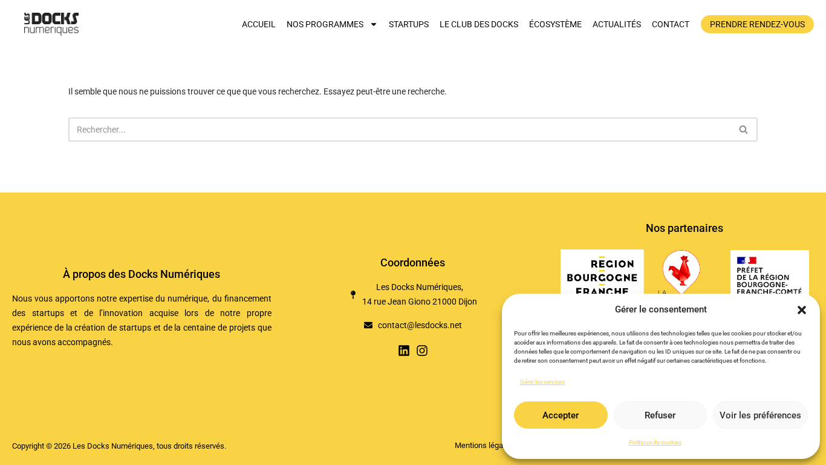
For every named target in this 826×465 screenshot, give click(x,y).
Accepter (560, 415)
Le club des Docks (479, 24)
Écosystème (555, 24)
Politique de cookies (655, 442)
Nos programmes (325, 24)
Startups (409, 24)
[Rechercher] (744, 129)
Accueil (259, 24)
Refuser (660, 415)
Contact (670, 24)
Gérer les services (542, 381)
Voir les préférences (760, 415)
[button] (802, 310)
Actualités (617, 24)
